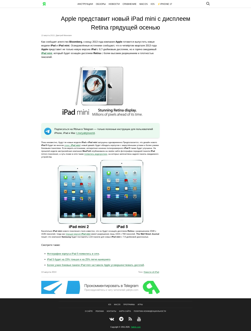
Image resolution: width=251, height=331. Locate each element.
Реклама (100, 311)
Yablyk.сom (136, 327)
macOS (143, 4)
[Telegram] (121, 319)
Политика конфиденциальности (150, 311)
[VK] (112, 319)
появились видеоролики (95, 154)
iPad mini (75, 145)
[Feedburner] (130, 319)
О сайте (89, 311)
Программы (129, 305)
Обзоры (101, 4)
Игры (140, 305)
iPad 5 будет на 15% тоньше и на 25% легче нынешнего (78, 259)
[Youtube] (139, 319)
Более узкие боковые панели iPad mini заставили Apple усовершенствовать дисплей (95, 265)
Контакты (111, 311)
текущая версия (78, 234)
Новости (114, 4)
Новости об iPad (151, 272)
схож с (67, 145)
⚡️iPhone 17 (164, 4)
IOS (153, 4)
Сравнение (130, 4)
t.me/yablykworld (85, 133)
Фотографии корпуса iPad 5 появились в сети (73, 253)
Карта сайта (125, 311)
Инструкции (85, 4)
